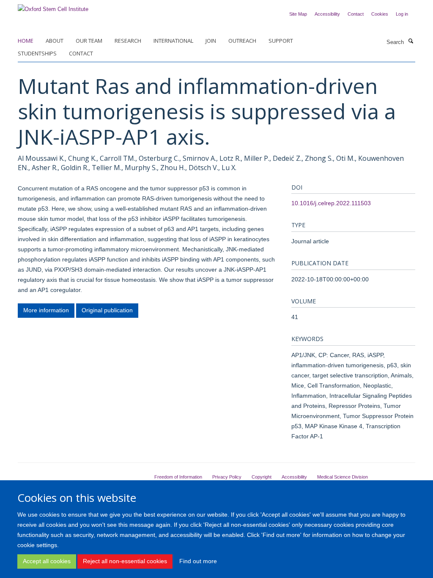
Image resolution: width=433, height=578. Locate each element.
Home (25, 40)
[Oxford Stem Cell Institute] (53, 6)
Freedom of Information (178, 476)
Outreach (242, 40)
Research (128, 40)
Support (281, 40)
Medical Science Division (342, 476)
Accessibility (327, 14)
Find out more (198, 561)
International (173, 40)
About (54, 40)
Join (211, 40)
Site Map (298, 14)
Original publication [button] (107, 310)
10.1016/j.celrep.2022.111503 (331, 203)
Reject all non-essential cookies (125, 561)
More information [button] (46, 310)
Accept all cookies (47, 561)
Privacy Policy (226, 476)
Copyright (261, 476)
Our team (89, 40)
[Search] (410, 41)
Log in (402, 14)
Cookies (379, 14)
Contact (356, 14)
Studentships (37, 53)
